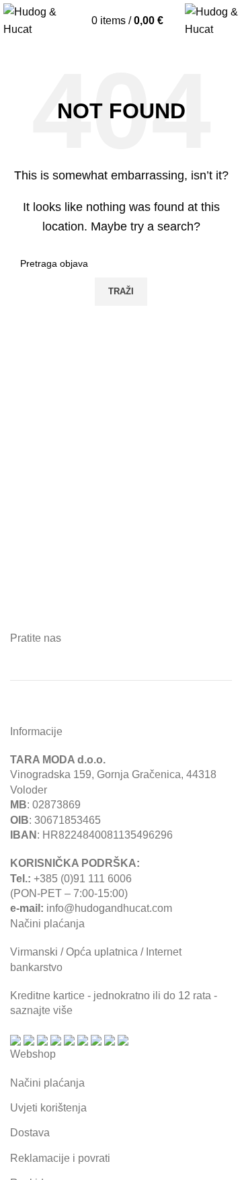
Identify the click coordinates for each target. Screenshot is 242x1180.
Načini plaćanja (47, 1083)
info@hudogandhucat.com (109, 908)
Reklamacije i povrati (60, 1158)
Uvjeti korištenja (48, 1107)
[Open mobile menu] (85, 22)
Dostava (30, 1132)
